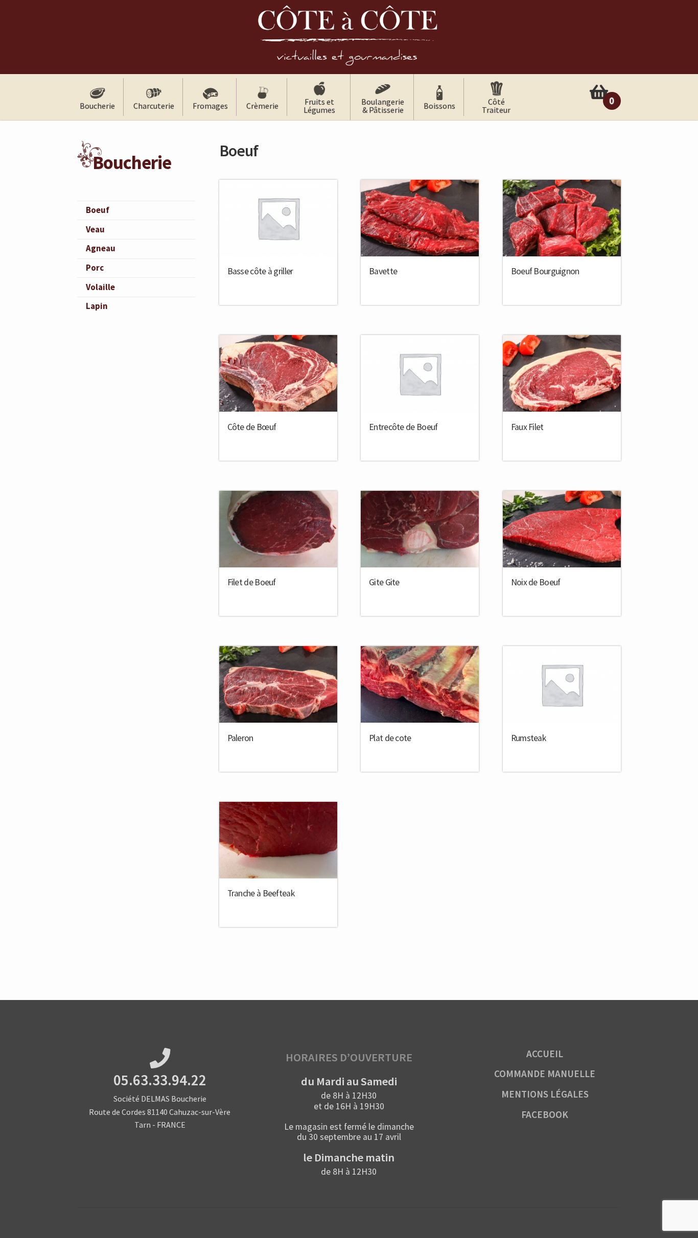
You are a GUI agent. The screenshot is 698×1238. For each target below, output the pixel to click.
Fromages (210, 106)
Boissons (439, 106)
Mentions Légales (545, 1094)
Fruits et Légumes (319, 106)
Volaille (100, 287)
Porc (95, 267)
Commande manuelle (544, 1073)
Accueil (544, 1053)
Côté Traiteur (496, 106)
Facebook (544, 1114)
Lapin (97, 306)
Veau (95, 229)
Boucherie (97, 106)
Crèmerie (262, 106)
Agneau (100, 248)
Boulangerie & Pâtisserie (382, 106)
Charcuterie (153, 106)
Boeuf (97, 210)
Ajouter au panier (278, 277)
